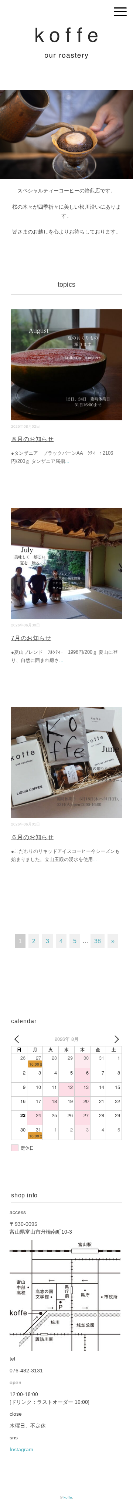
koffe (68, 1497)
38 (97, 941)
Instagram (21, 1449)
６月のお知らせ (32, 837)
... (67, 461)
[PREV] (18, 1039)
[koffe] (66, 31)
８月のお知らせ (32, 439)
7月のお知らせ (31, 638)
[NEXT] (115, 1039)
